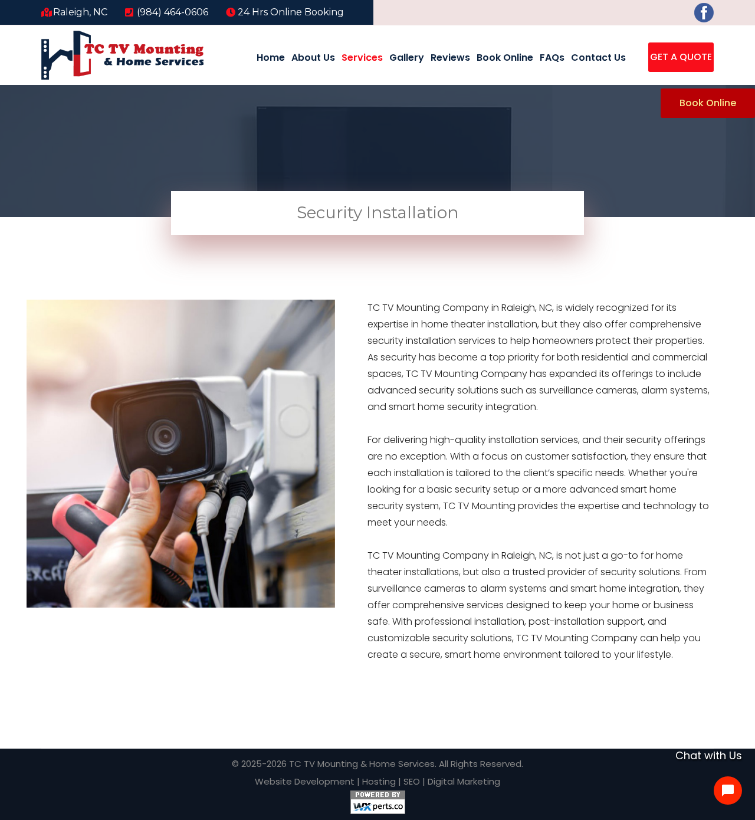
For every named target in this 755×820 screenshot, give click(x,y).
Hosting (379, 781)
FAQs (552, 57)
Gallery (406, 57)
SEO (411, 781)
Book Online (505, 57)
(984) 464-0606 (172, 12)
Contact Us (598, 57)
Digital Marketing (464, 781)
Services (362, 57)
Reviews (450, 57)
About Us (313, 57)
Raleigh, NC (80, 12)
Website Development (304, 781)
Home (271, 57)
